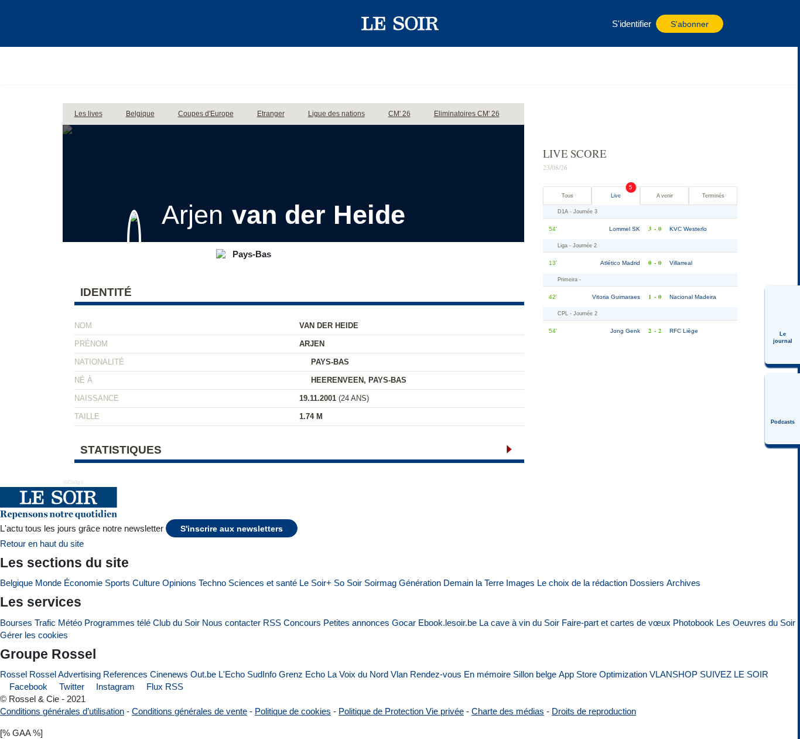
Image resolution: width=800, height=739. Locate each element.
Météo (70, 623)
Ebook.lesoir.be (447, 623)
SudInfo (261, 674)
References (125, 674)
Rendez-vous (435, 674)
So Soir (348, 583)
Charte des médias (507, 711)
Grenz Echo (302, 674)
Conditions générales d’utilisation (62, 711)
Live (616, 196)
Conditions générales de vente (189, 711)
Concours (302, 623)
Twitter (70, 687)
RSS (272, 623)
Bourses (16, 623)
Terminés (713, 196)
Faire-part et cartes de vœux (616, 623)
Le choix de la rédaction (582, 583)
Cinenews (169, 674)
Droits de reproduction (594, 711)
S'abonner (690, 24)
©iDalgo (73, 482)
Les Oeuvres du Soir (755, 623)
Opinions (179, 583)
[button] (91, 23)
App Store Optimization (603, 674)
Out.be (203, 674)
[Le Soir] (400, 23)
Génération (420, 583)
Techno (212, 583)
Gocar (404, 623)
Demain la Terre (473, 583)
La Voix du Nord (357, 674)
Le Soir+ (315, 583)
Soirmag (380, 583)
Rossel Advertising (65, 674)
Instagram (114, 687)
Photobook (693, 623)
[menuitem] (782, 324)
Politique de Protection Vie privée (401, 711)
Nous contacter (231, 623)
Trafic (45, 623)
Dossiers (647, 583)
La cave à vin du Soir (519, 623)
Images (520, 583)
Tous (567, 196)
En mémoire (487, 674)
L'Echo (231, 674)
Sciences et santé (262, 583)
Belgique (16, 583)
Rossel (13, 674)
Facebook (27, 687)
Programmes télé (117, 623)
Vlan (399, 674)
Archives (683, 583)
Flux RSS (163, 687)
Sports (117, 583)
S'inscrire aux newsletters (231, 529)
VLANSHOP (673, 674)
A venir (665, 196)
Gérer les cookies (34, 635)
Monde (48, 583)
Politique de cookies (293, 711)
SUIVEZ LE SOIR (734, 674)
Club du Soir (176, 623)
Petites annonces (356, 623)
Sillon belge (534, 674)
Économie (83, 583)
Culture (146, 583)
